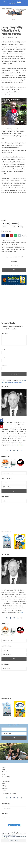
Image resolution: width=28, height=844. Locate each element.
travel (23, 249)
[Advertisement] (14, 304)
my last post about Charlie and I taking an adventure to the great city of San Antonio (13, 47)
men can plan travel (12, 247)
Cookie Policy (5, 837)
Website (3, 365)
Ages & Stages (6, 781)
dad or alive (16, 242)
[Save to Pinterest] (11, 235)
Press (3, 774)
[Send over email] (15, 235)
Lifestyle (4, 786)
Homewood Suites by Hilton (10, 180)
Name (3, 349)
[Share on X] (7, 235)
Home (4, 767)
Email (3, 357)
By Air (9, 240)
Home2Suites (12, 244)
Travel (13, 240)
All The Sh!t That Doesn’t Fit (9, 793)
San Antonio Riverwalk (12, 249)
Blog (3, 769)
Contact (4, 772)
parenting (19, 247)
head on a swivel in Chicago (13, 133)
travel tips (4, 251)
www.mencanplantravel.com (13, 190)
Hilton (7, 244)
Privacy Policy (6, 776)
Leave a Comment (12, 37)
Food (3, 783)
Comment (4, 333)
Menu (14, 19)
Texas (19, 249)
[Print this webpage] (19, 235)
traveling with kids (12, 251)
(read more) (20, 445)
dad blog (10, 242)
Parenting (5, 788)
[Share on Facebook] (3, 235)
